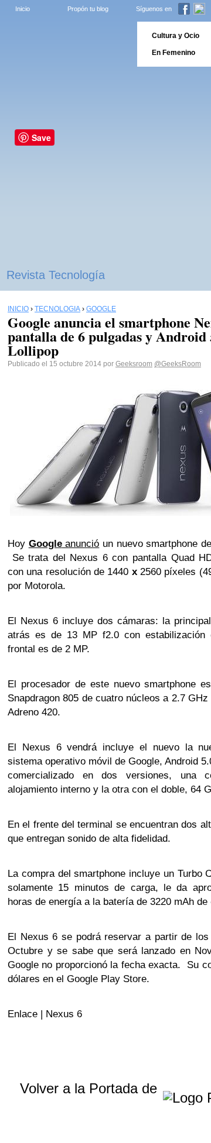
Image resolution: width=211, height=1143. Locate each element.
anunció (64, 543)
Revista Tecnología (55, 274)
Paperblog (65, 44)
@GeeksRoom (177, 364)
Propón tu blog (87, 8)
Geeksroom (133, 364)
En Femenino (173, 53)
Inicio (22, 8)
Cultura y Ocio (175, 36)
